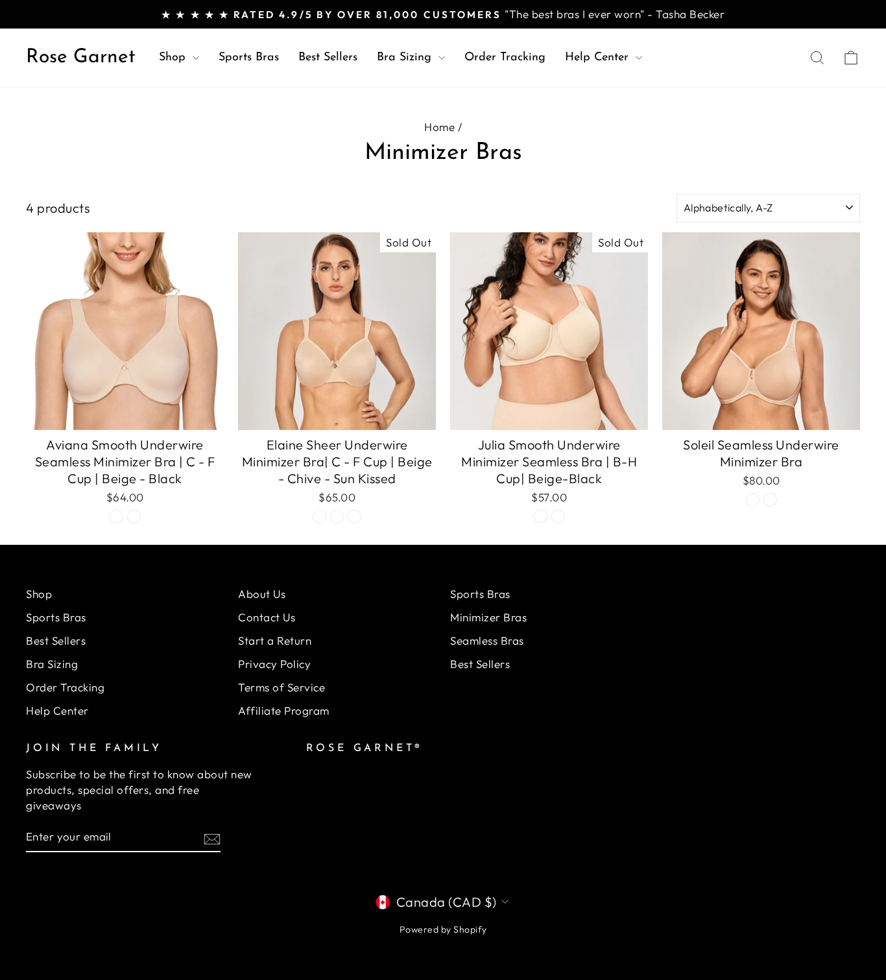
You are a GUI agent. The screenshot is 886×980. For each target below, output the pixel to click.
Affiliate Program (283, 710)
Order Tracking (504, 58)
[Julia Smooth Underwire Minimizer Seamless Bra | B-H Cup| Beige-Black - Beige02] (540, 516)
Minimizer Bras (488, 617)
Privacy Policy (274, 664)
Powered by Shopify (443, 929)
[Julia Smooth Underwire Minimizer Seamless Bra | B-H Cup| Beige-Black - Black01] (558, 516)
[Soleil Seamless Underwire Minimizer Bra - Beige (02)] (753, 500)
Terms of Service (281, 687)
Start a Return (274, 640)
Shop (174, 58)
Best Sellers (327, 58)
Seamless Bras (487, 640)
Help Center (598, 58)
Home (439, 127)
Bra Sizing (406, 58)
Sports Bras (249, 58)
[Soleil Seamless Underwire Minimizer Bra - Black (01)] (770, 500)
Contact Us (266, 617)
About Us (261, 594)
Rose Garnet (81, 57)
